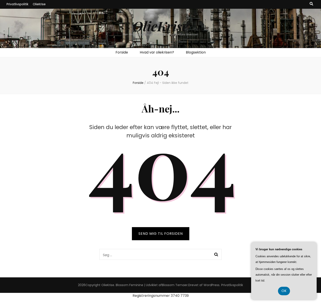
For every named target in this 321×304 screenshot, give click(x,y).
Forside (122, 52)
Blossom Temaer (175, 285)
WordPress (211, 285)
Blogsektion (196, 52)
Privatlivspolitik (17, 4)
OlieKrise (39, 4)
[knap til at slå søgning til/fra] (311, 4)
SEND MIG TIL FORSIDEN (160, 233)
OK (283, 290)
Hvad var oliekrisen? (157, 52)
